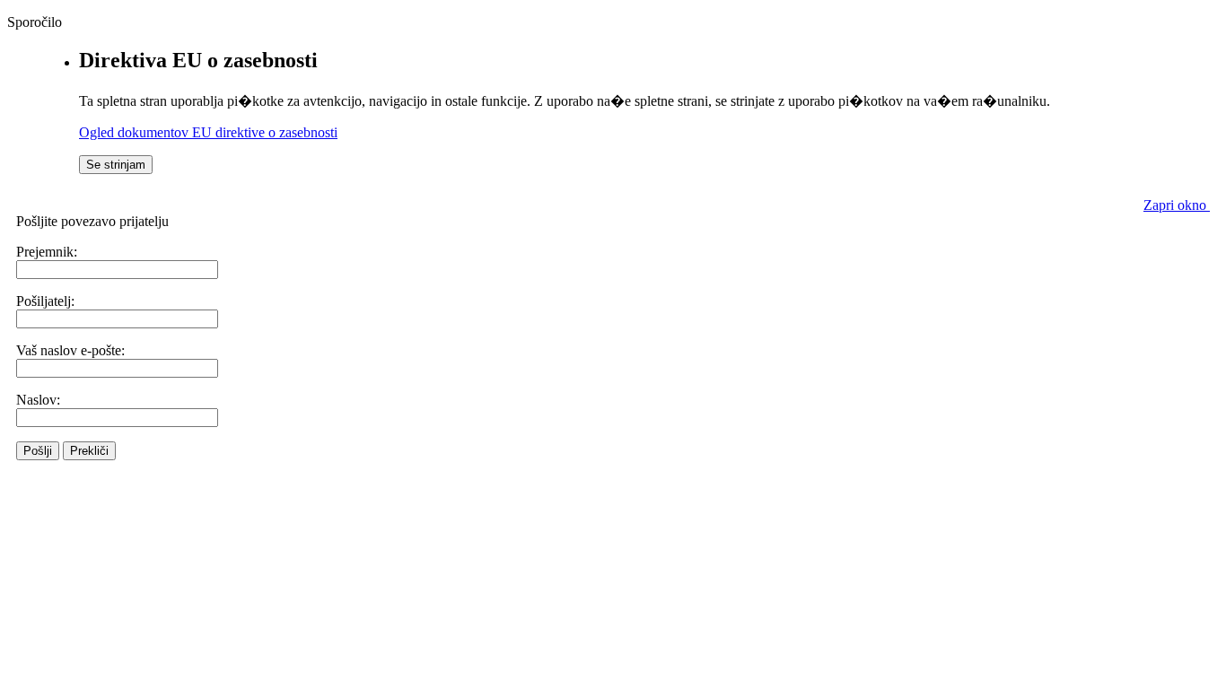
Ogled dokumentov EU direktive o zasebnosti (208, 132)
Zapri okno (1176, 205)
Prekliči (89, 451)
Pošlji (37, 451)
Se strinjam (115, 164)
